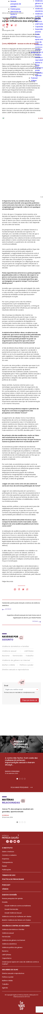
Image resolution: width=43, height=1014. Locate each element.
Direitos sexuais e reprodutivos (15, 670)
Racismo (38, 21)
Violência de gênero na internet (16, 660)
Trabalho (39, 73)
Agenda (38, 75)
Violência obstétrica (9, 944)
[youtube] (7, 24)
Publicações (15, 9)
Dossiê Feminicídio (11, 909)
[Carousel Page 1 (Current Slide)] (17, 778)
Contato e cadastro (9, 855)
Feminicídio (18, 656)
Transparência (7, 862)
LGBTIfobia (28, 651)
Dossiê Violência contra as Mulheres (18, 906)
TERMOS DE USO (8, 875)
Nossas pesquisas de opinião (15, 4)
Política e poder (26, 665)
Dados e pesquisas (12, 771)
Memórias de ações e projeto (15, 14)
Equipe (4, 866)
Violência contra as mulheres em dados (16, 916)
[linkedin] (7, 27)
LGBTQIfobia (6, 955)
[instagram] (7, 19)
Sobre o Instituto (8, 852)
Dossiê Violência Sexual (13, 913)
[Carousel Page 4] (24, 778)
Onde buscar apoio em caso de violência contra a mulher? (39, 42)
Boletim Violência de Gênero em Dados (16, 920)
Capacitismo (6, 958)
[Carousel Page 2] (19, 778)
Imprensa (5, 859)
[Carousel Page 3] (22, 778)
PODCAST (6, 885)
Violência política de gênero (12, 947)
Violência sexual (9, 651)
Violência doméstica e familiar (15, 646)
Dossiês (5, 902)
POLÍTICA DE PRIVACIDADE (13, 879)
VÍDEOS (5, 889)
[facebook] (6, 22)
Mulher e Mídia (8, 665)
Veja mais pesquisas (20, 787)
